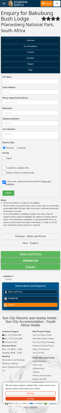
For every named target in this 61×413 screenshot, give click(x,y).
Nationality (7, 108)
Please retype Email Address (15, 98)
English (9, 279)
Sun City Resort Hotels (42, 335)
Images (30, 64)
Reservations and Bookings (13, 360)
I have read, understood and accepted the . (28, 182)
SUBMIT (8, 193)
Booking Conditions (10, 363)
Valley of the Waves (41, 349)
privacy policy (12, 388)
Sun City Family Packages (44, 342)
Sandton (36, 372)
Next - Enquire (30, 243)
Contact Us (30, 260)
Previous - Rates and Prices (30, 236)
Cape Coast (37, 365)
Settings (30, 393)
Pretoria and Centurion (42, 375)
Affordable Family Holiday (43, 339)
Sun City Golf (38, 353)
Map (30, 70)
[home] (17, 3)
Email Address (8, 87)
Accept (30, 398)
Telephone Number (10, 119)
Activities (30, 58)
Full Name (6, 77)
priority (5, 153)
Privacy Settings (30, 407)
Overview (30, 40)
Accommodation (30, 46)
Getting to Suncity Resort (43, 346)
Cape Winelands (39, 361)
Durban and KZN (39, 379)
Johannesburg (38, 368)
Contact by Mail (10, 342)
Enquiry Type (8, 142)
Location (30, 52)
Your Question (8, 129)
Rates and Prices (30, 254)
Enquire (30, 266)
